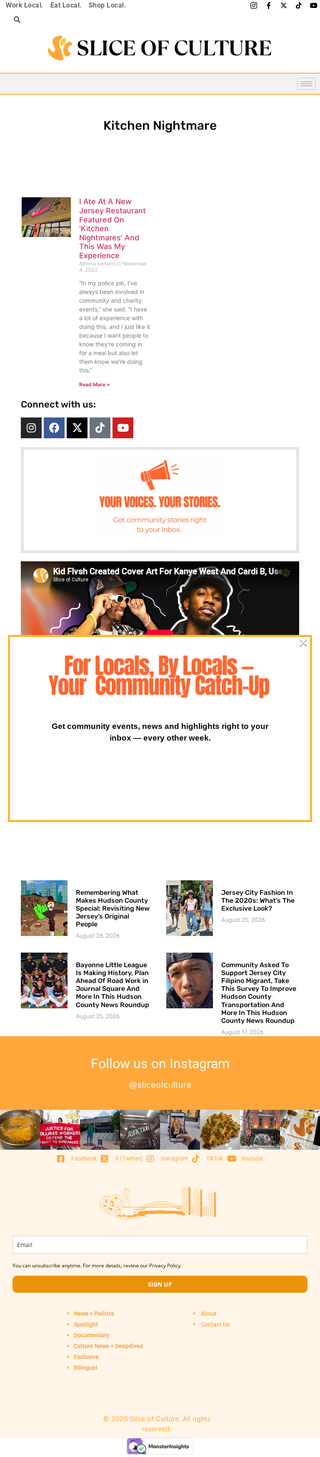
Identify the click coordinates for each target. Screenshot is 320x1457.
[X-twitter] (77, 427)
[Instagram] (31, 427)
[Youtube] (122, 427)
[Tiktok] (100, 427)
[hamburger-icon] (306, 84)
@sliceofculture (160, 1084)
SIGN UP (160, 1284)
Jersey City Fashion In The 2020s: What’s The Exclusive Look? (258, 900)
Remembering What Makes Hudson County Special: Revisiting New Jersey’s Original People (113, 909)
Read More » (94, 384)
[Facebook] (54, 427)
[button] (14, 19)
